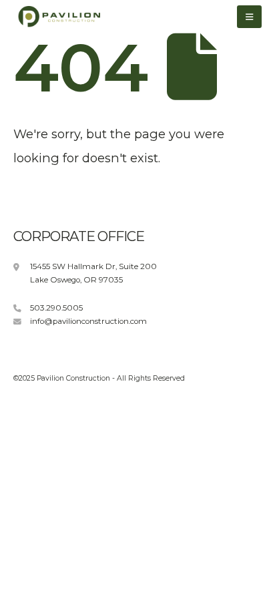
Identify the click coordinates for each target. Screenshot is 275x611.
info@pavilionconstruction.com (88, 321)
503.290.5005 (56, 308)
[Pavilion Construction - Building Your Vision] (56, 16)
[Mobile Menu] (249, 16)
